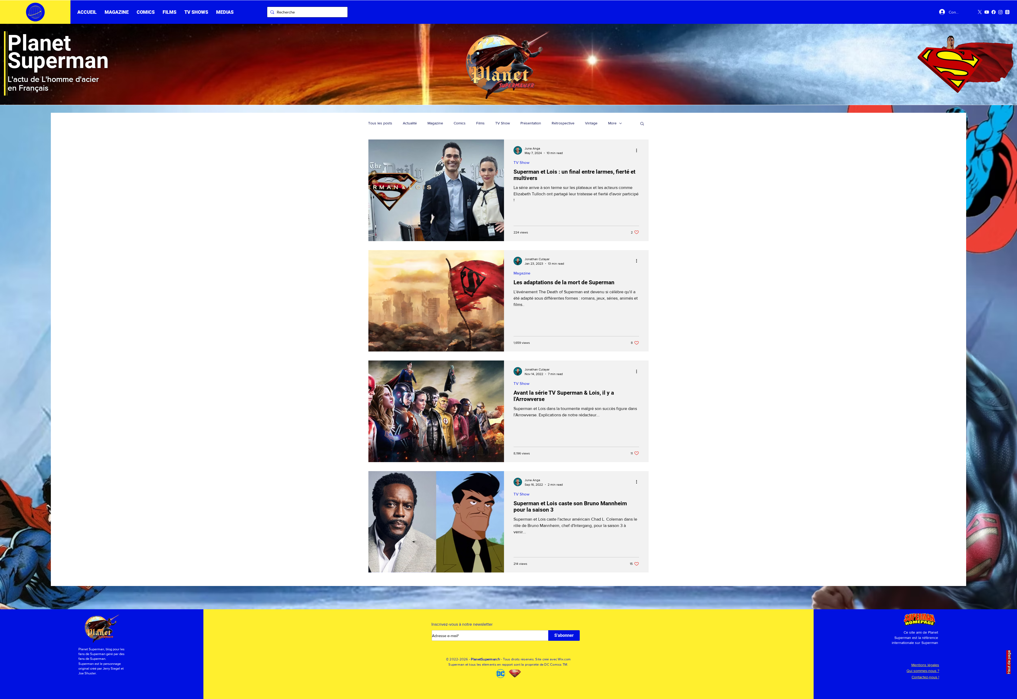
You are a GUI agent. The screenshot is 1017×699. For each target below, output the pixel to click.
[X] (980, 12)
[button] (169, 12)
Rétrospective (563, 123)
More (612, 123)
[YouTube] (986, 12)
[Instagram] (1000, 12)
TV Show (502, 123)
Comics (460, 123)
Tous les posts (380, 123)
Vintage (591, 123)
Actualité (410, 123)
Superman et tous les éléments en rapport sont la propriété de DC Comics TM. (508, 664)
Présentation (530, 123)
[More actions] (638, 150)
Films (480, 123)
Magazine (435, 123)
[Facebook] (993, 12)
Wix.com (564, 659)
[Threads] (1007, 12)
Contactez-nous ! (925, 677)
